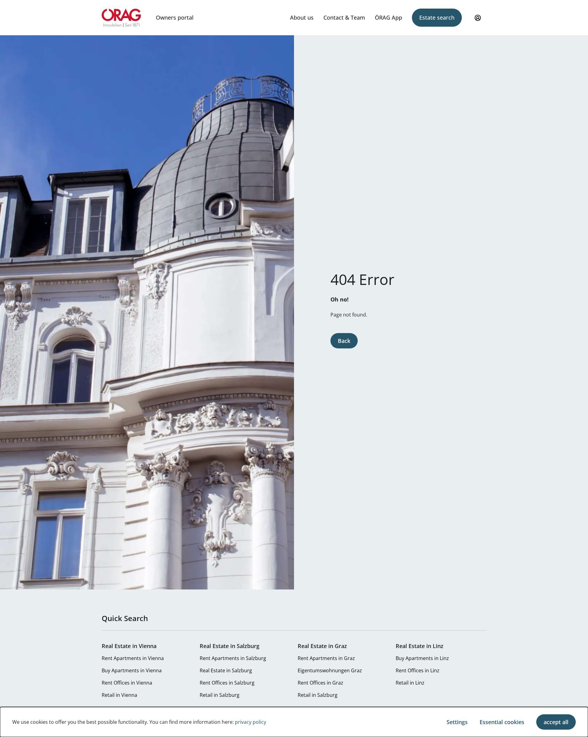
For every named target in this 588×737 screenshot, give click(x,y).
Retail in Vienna (119, 695)
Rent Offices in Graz (320, 682)
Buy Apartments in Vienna (132, 670)
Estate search (436, 17)
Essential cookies (502, 722)
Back (344, 340)
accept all (556, 722)
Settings (457, 722)
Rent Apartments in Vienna (133, 658)
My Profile (477, 18)
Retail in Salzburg (219, 695)
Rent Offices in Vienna (127, 682)
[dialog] (294, 722)
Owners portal (175, 17)
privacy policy (250, 722)
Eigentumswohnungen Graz (330, 670)
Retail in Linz (410, 682)
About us (302, 17)
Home (121, 18)
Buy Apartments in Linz (422, 658)
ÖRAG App (388, 17)
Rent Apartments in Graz (326, 658)
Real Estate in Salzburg (226, 670)
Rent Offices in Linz (417, 670)
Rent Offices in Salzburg (227, 682)
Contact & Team (344, 17)
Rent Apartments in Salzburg (233, 658)
